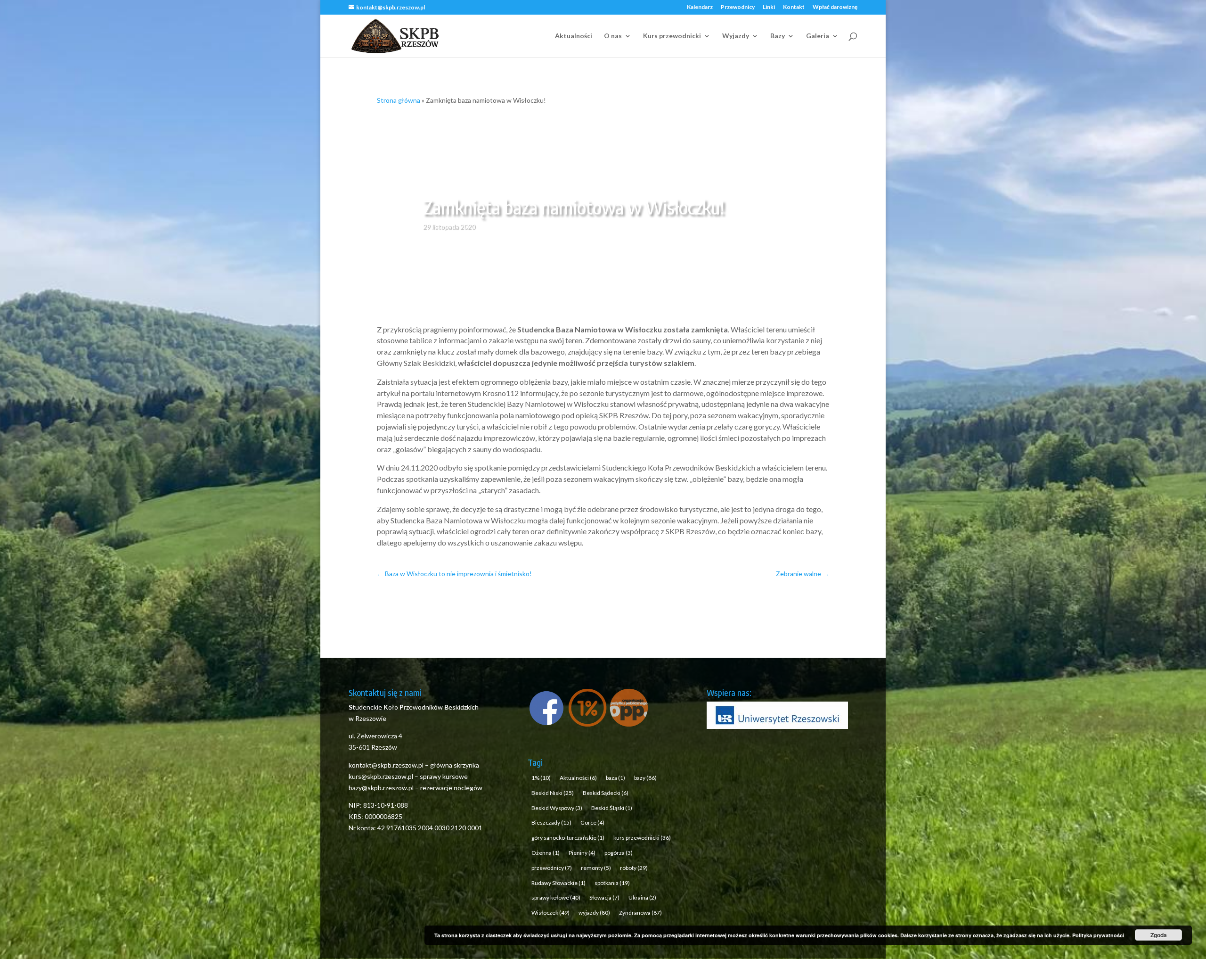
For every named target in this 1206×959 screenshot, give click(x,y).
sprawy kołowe (555, 897)
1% (541, 777)
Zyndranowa (640, 912)
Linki (769, 7)
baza (615, 777)
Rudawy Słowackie (558, 882)
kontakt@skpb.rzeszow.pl (387, 765)
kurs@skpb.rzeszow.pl (381, 776)
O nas (613, 36)
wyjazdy (594, 912)
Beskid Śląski (611, 807)
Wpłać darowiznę (835, 7)
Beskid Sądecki (605, 792)
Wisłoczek (550, 912)
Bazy (777, 36)
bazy (645, 777)
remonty (596, 867)
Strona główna (398, 100)
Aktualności (573, 36)
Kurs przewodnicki (672, 36)
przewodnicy (551, 867)
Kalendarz (700, 7)
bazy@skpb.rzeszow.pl (381, 788)
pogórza (618, 852)
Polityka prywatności (1098, 935)
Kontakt (794, 7)
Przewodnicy (738, 7)
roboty (634, 867)
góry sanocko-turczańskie (567, 837)
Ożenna (545, 852)
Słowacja (604, 897)
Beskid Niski (552, 792)
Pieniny (582, 852)
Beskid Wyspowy (556, 807)
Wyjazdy (735, 36)
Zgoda (1158, 935)
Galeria (817, 36)
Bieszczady (551, 822)
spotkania (612, 882)
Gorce (592, 822)
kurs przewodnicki (642, 837)
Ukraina (642, 897)
